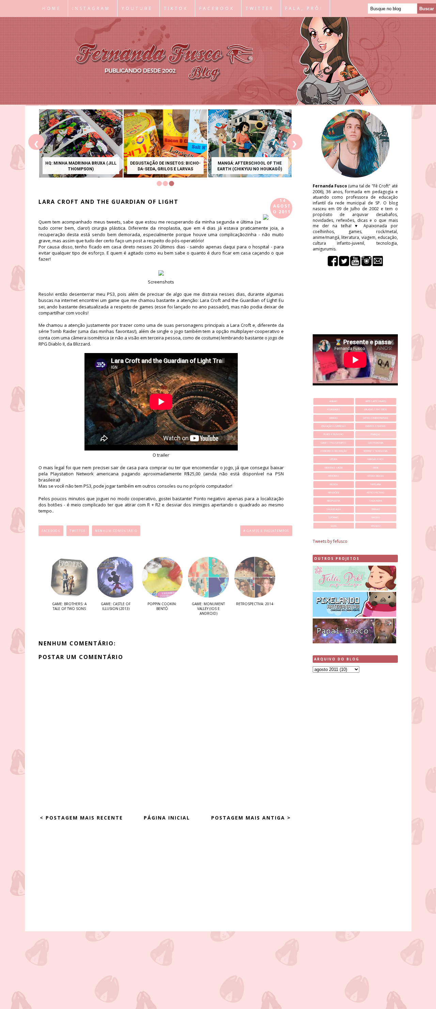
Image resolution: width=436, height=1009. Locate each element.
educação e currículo (333, 426)
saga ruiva (375, 500)
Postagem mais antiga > (251, 817)
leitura (333, 459)
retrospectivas (376, 492)
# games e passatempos (266, 531)
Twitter (77, 531)
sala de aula (333, 509)
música (334, 484)
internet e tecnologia (375, 451)
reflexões (333, 492)
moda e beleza (376, 475)
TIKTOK (176, 8)
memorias (333, 475)
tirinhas (375, 509)
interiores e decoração (334, 451)
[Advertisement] (355, 785)
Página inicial (167, 817)
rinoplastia (333, 500)
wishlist (375, 526)
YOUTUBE (137, 8)
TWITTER (260, 8)
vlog (334, 526)
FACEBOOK (216, 8)
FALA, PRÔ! (304, 8)
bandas (333, 417)
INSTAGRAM (91, 8)
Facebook (51, 531)
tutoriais (333, 517)
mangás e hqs (376, 459)
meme (375, 467)
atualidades (333, 409)
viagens (375, 517)
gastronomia (375, 442)
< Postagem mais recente (81, 817)
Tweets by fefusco (330, 541)
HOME (51, 8)
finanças (375, 434)
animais (333, 401)
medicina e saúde (334, 467)
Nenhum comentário (116, 531)
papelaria (375, 484)
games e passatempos (333, 442)
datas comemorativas (375, 417)
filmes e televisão (333, 434)
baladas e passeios (375, 409)
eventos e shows (375, 426)
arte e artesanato (375, 401)
